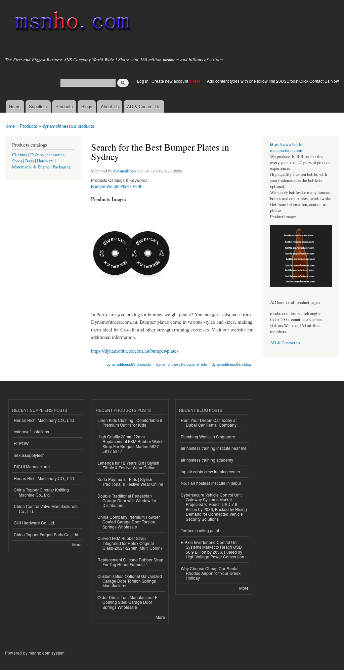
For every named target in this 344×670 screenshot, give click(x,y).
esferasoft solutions (31, 431)
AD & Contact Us (144, 106)
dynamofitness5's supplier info (181, 364)
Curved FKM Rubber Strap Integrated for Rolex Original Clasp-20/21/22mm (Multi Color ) (129, 543)
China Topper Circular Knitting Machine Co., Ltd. (41, 492)
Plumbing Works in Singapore (208, 436)
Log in (142, 81)
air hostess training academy (207, 460)
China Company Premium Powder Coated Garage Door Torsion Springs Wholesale (128, 521)
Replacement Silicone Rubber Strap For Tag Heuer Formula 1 (130, 562)
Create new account (170, 81)
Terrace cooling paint (200, 530)
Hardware (45, 161)
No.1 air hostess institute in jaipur (211, 483)
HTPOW (21, 443)
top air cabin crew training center (210, 471)
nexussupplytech (29, 455)
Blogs (86, 106)
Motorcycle (22, 167)
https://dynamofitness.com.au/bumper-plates (135, 350)
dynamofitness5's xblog (231, 364)
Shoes (17, 161)
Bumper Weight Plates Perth (116, 186)
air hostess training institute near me (214, 448)
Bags (29, 161)
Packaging (62, 167)
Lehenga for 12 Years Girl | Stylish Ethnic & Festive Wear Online (128, 465)
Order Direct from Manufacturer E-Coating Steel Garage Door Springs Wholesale (128, 602)
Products (64, 106)
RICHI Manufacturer (32, 466)
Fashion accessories (47, 155)
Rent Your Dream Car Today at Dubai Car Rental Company (208, 422)
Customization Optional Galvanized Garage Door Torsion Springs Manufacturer (129, 581)
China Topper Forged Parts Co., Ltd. (46, 534)
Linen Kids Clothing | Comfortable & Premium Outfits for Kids (130, 422)
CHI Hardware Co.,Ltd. (34, 522)
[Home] (71, 22)
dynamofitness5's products (68, 126)
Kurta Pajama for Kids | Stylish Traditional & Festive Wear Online (130, 481)
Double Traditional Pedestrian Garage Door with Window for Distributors (126, 500)
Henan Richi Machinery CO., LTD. (44, 420)
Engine (44, 167)
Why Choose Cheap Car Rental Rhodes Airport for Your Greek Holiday (211, 573)
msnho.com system (46, 653)
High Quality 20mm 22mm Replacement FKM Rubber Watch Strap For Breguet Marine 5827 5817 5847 (130, 444)
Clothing (19, 155)
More (77, 544)
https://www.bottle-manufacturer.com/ (287, 147)
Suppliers (38, 106)
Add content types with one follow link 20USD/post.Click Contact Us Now (273, 81)
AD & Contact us (285, 343)
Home (14, 106)
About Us (110, 106)
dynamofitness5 (125, 170)
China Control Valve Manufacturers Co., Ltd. (46, 508)
